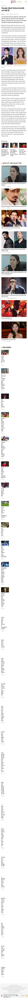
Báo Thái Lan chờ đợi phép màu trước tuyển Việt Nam (2, 713)
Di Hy (2, 14)
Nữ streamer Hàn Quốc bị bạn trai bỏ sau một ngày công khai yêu (5, 152)
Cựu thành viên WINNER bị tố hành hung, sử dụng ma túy (14, 152)
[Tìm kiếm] (26, 2)
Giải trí (3, 5)
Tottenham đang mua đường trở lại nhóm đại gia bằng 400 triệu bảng (3, 575)
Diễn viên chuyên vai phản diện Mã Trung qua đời (13, 206)
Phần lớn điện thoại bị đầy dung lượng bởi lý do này (3, 788)
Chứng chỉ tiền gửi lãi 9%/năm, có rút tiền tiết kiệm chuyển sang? (3, 449)
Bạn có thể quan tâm (12, 163)
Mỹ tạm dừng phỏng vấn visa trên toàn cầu (2, 929)
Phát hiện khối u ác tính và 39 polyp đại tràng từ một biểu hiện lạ (3, 665)
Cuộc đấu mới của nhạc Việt (8, 339)
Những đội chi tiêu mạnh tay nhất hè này (3, 882)
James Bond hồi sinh (6, 318)
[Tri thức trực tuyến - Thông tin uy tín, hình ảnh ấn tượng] (16, 1)
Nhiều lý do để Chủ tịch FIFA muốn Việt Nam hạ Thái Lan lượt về (3, 837)
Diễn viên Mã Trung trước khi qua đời (10, 227)
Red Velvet (22, 43)
